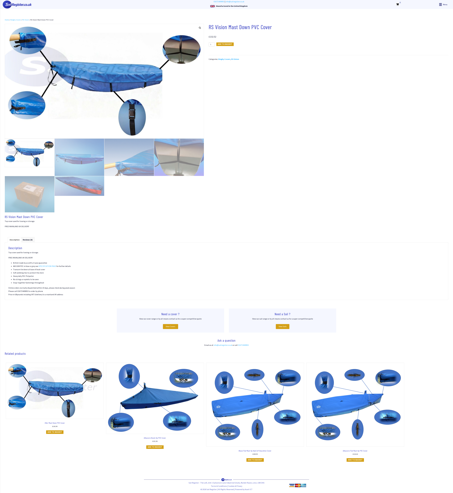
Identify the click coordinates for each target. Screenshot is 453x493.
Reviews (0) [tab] (28, 240)
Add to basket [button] (55, 432)
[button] (200, 28)
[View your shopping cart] (397, 4)
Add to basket (225, 44)
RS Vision (25, 20)
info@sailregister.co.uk (235, 1)
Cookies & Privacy (235, 486)
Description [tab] (15, 240)
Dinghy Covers (15, 20)
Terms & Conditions (219, 486)
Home (7, 20)
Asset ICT (248, 489)
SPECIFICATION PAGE (47, 266)
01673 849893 (219, 1)
